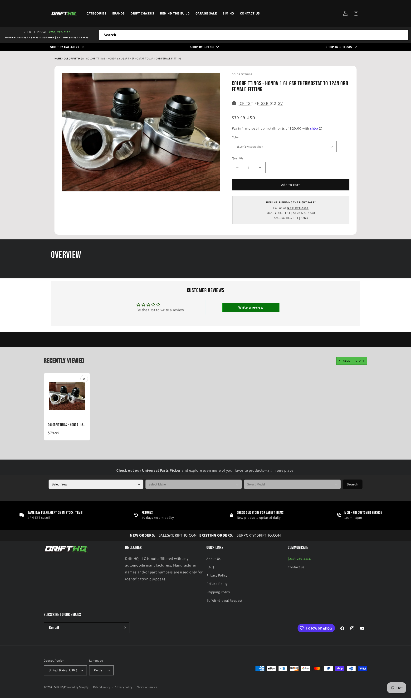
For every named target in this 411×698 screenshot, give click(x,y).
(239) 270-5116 (59, 32)
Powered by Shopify (76, 687)
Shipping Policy (218, 592)
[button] (356, 13)
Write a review (250, 307)
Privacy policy (123, 687)
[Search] (403, 35)
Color (235, 137)
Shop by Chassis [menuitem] (339, 47)
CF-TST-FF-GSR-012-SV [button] (261, 103)
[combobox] (253, 35)
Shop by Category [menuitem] (64, 47)
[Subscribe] (124, 627)
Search (353, 484)
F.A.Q (210, 567)
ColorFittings (74, 58)
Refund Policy (217, 584)
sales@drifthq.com (163, 535)
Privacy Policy (216, 575)
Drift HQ (59, 687)
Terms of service (147, 687)
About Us (213, 559)
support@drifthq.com (240, 535)
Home (58, 58)
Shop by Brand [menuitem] (202, 47)
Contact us (296, 567)
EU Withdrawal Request (224, 600)
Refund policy (101, 687)
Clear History (353, 361)
